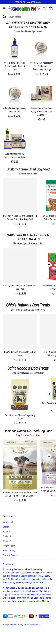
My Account (8, 522)
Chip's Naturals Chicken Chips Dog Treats (20, 353)
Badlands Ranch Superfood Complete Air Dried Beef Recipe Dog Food (20, 494)
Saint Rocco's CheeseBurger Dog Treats (20, 417)
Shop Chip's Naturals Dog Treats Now (28, 309)
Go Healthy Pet (20, 625)
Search (6, 526)
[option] (20, 202)
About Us (7, 531)
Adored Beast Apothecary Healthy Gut (14, 110)
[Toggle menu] (4, 8)
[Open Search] (4, 16)
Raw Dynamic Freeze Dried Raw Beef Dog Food (20, 287)
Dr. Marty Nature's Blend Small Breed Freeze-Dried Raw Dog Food (20, 217)
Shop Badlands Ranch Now (28, 435)
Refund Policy (9, 550)
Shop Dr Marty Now (28, 173)
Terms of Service (10, 555)
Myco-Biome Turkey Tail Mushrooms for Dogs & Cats (14, 66)
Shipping (7, 541)
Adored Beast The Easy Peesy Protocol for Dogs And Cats (41, 112)
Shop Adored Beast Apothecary (28, 31)
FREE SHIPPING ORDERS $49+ (28, 2)
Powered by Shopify (33, 625)
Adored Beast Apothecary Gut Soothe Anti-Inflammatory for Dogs (41, 66)
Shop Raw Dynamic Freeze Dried (28, 243)
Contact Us (8, 536)
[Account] (44, 7)
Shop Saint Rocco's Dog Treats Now (28, 373)
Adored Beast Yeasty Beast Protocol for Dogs (14, 155)
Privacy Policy (9, 545)
